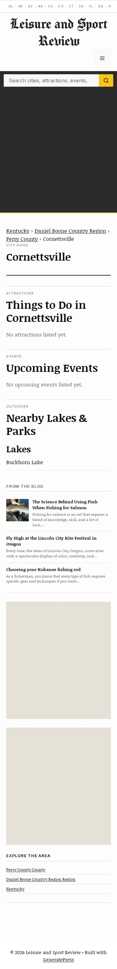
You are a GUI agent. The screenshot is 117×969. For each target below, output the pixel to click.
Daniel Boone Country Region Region (41, 879)
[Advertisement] (58, 148)
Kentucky (17, 230)
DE (81, 6)
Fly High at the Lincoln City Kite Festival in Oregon (51, 541)
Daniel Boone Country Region (70, 230)
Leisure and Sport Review (58, 32)
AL (11, 6)
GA (100, 6)
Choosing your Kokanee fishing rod (43, 569)
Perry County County (25, 869)
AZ (30, 6)
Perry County (22, 238)
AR (40, 6)
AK (20, 6)
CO (61, 6)
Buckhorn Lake (24, 462)
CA (50, 6)
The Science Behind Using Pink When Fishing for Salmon (65, 504)
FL (91, 6)
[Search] (106, 80)
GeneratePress (58, 959)
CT (71, 6)
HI (110, 6)
